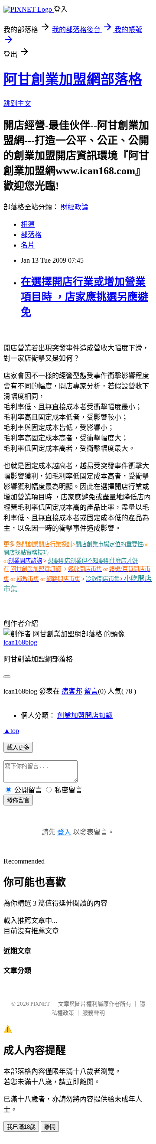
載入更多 (18, 747)
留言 (91, 691)
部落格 (31, 234)
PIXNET (40, 1004)
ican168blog (20, 642)
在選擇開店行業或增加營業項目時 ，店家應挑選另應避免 (84, 297)
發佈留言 (18, 800)
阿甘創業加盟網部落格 (72, 79)
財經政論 (74, 207)
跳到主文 (17, 103)
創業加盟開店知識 (85, 715)
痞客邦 (72, 691)
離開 (49, 1127)
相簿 (28, 224)
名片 (28, 245)
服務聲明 (93, 1013)
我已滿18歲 (21, 1127)
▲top (11, 730)
